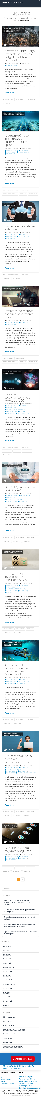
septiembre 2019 (9, 984)
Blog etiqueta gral (12, 65)
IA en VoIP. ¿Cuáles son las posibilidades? (20, 488)
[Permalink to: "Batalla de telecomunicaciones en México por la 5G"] (20, 379)
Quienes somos (6, 1077)
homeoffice (6, 451)
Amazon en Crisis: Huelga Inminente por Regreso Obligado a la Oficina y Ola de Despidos (20, 55)
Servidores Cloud (23, 152)
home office (20, 99)
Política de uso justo (26, 1076)
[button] (39, 2)
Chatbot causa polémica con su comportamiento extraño (19, 314)
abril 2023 (6, 950)
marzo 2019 (7, 997)
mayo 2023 (7, 946)
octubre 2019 (7, 980)
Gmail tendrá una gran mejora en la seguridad (18, 849)
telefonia (23, 193)
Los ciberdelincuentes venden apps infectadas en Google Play (19, 911)
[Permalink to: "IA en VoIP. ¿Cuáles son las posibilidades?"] (20, 472)
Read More (9, 93)
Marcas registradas (7, 1084)
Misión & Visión (6, 1079)
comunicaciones (8, 99)
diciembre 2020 (8, 967)
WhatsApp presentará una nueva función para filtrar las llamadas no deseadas (19, 925)
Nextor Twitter (11, 1066)
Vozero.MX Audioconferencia (26, 413)
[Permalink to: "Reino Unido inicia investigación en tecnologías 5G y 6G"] (20, 559)
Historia (3, 1081)
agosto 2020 (7, 971)
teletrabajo (31, 99)
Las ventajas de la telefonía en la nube (20, 228)
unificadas (6, 103)
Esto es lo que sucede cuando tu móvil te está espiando (19, 918)
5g (4, 190)
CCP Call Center (25, 150)
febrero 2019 (7, 1001)
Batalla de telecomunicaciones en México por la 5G (18, 397)
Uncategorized (11, 413)
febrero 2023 (7, 959)
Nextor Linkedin (25, 1066)
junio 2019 (6, 992)
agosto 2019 (7, 988)
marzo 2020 (7, 976)
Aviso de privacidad (25, 1086)
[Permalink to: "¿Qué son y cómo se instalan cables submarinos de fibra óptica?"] (20, 121)
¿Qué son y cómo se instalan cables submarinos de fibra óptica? (16, 140)
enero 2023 (7, 963)
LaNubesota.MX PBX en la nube (15, 409)
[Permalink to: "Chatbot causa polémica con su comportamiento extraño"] (20, 296)
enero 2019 (7, 1005)
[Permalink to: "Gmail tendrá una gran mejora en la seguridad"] (20, 833)
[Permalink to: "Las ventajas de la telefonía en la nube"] (20, 211)
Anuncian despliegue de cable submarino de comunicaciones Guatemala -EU (18, 669)
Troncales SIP (10, 154)
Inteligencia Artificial (10, 193)
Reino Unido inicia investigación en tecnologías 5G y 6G (16, 577)
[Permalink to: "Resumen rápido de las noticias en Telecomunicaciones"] (20, 741)
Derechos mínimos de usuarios (29, 1088)
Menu (21, 2)
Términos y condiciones (27, 1079)
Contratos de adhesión (26, 1083)
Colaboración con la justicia (28, 1081)
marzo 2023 (7, 954)
